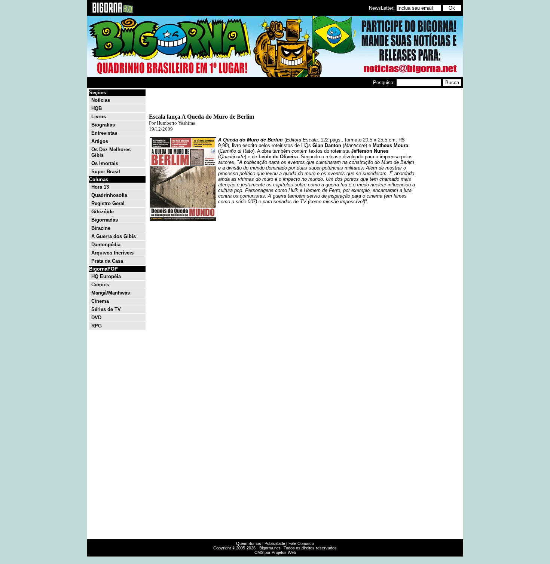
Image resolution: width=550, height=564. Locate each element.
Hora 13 (100, 187)
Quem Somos (248, 543)
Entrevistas (104, 133)
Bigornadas (104, 220)
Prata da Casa (107, 261)
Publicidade (275, 543)
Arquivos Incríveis (112, 253)
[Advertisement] (439, 201)
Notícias (100, 100)
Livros (98, 116)
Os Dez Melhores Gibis (111, 152)
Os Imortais (104, 163)
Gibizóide (102, 211)
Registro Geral (108, 203)
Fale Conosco (301, 543)
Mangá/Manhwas (110, 293)
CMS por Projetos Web (275, 552)
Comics (100, 284)
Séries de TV (106, 309)
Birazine (100, 228)
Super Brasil (105, 171)
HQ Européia (106, 276)
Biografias (103, 125)
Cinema (100, 301)
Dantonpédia (105, 244)
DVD (96, 317)
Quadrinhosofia (109, 195)
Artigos (99, 141)
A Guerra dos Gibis (113, 236)
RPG (96, 326)
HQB (96, 108)
